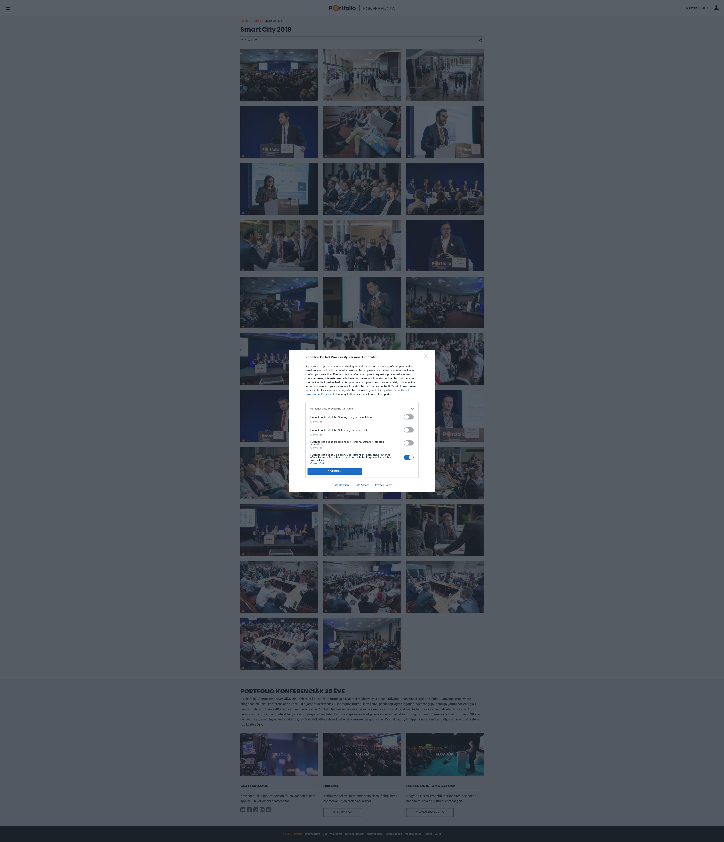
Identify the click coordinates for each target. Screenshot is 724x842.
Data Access (362, 484)
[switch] (409, 416)
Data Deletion (341, 484)
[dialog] (362, 421)
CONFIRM (335, 471)
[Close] (427, 357)
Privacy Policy (383, 484)
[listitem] (362, 409)
